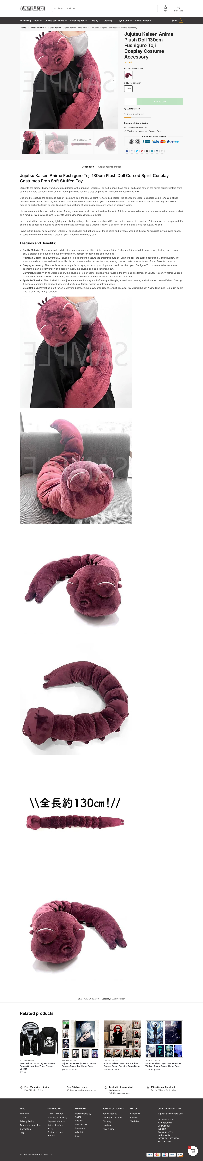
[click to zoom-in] (69, 80)
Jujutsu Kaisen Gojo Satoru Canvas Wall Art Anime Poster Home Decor (163, 1064)
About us (24, 1113)
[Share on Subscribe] (151, 150)
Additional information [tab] (109, 166)
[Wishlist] (53, 1024)
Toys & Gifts (108, 1129)
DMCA (23, 1117)
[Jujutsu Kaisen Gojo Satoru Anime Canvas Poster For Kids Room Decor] (122, 1039)
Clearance (80, 1128)
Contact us (25, 1129)
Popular (79, 1120)
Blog (77, 1136)
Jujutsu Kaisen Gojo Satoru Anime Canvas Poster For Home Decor (79, 1064)
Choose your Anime (37, 28)
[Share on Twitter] (136, 150)
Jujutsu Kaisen (54, 28)
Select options (39, 1078)
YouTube (134, 1121)
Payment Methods (56, 1121)
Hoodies (107, 1125)
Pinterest (134, 1117)
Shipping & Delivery (57, 1117)
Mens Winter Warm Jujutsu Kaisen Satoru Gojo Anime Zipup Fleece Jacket (37, 1066)
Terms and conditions (30, 1125)
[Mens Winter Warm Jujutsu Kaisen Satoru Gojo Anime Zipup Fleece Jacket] (39, 1039)
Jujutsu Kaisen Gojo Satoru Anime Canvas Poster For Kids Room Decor (122, 1064)
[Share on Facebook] (131, 150)
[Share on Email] (146, 150)
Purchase (178, 10)
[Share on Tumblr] (156, 150)
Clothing (107, 1121)
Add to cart (160, 101)
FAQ (22, 1133)
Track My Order (55, 1113)
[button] (113, 80)
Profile (166, 10)
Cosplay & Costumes (113, 1117)
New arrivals (81, 1124)
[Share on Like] (126, 150)
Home (23, 28)
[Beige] (128, 75)
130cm (128, 88)
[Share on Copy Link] (161, 150)
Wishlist (79, 1132)
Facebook (135, 1113)
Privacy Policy (27, 1121)
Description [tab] (88, 166)
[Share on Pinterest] (141, 150)
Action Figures (110, 1113)
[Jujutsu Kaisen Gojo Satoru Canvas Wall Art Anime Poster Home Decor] (164, 1039)
